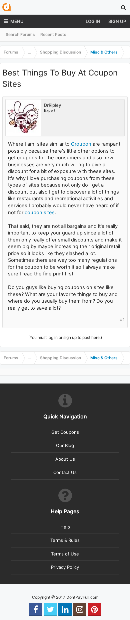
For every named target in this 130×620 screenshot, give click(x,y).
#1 (122, 319)
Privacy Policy (65, 567)
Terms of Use (65, 553)
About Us (65, 459)
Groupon (81, 144)
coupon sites (40, 213)
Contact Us (65, 472)
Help (65, 527)
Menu (17, 21)
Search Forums (20, 34)
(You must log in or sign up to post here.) (65, 337)
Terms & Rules (65, 540)
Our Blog (65, 445)
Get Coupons (65, 432)
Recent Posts (53, 34)
